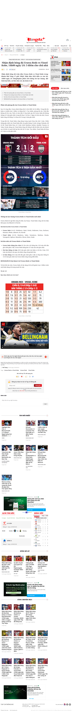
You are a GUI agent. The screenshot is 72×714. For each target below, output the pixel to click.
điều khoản (22, 390)
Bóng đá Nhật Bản (14, 54)
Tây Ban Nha (38, 45)
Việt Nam (12, 45)
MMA (27, 575)
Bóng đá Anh (64, 45)
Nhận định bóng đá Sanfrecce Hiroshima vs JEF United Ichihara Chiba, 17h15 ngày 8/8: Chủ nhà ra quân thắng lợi (31, 671)
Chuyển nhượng (19, 45)
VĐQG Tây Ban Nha (41, 571)
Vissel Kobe (31, 370)
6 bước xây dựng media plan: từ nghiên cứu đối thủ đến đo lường (35, 586)
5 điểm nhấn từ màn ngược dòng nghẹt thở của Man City (42, 429)
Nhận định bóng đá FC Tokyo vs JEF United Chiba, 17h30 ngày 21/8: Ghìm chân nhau (31, 616)
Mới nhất (57, 45)
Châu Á (6, 54)
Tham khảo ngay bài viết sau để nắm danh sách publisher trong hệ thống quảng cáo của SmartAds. (35, 693)
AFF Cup (6, 45)
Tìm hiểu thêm (31, 595)
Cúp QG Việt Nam (11, 518)
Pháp (44, 45)
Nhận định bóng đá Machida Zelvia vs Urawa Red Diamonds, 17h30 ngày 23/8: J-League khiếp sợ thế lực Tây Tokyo (6, 617)
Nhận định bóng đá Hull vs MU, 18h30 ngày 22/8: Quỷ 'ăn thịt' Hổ (6, 566)
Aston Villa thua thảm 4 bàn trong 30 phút (18, 453)
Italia (48, 45)
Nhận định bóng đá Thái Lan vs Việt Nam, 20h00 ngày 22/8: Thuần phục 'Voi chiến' (61, 93)
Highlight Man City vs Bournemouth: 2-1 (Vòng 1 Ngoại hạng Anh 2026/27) (7, 431)
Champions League (29, 45)
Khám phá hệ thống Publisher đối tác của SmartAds (34, 689)
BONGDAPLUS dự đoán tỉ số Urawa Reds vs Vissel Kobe (18, 99)
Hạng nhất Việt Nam (20, 518)
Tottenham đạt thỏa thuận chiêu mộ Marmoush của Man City (6, 455)
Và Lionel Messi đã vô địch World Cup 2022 (55, 77)
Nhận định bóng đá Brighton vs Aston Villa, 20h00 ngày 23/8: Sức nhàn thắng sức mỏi (61, 117)
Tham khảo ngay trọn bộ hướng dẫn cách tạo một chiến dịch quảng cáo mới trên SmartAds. (36, 505)
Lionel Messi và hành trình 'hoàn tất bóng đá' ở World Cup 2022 (56, 63)
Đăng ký (37, 385)
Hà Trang (4, 367)
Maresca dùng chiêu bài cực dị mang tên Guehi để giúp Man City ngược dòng (7, 485)
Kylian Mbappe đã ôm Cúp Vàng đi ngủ (56, 70)
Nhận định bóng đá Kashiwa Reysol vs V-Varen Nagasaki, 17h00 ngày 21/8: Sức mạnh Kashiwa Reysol (6, 643)
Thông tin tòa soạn (4, 710)
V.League (4, 518)
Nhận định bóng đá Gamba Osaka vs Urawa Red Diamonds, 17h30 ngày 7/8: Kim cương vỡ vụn (43, 671)
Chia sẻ (13, 69)
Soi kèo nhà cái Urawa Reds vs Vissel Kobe (15, 97)
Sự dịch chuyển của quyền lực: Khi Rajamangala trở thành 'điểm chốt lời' (18, 567)
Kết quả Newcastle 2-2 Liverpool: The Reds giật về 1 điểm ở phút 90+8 (30, 431)
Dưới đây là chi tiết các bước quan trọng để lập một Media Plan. (36, 590)
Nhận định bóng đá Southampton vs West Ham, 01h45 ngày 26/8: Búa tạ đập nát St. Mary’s (31, 458)
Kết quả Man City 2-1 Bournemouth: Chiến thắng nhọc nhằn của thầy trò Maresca (42, 457)
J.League (22, 54)
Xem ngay (30, 509)
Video (3, 438)
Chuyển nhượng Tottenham (5, 462)
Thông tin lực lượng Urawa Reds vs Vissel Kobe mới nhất (18, 95)
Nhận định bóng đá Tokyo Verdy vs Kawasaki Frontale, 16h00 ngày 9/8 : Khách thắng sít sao (43, 643)
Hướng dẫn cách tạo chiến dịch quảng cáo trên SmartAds (35, 500)
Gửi (45, 404)
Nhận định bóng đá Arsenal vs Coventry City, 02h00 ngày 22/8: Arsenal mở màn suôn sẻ (60, 99)
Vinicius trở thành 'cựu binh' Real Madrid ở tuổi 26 (42, 565)
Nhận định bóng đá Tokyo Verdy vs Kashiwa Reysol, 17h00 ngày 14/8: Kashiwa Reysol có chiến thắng (31, 643)
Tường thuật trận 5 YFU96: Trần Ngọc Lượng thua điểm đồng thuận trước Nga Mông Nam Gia (31, 568)
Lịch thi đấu (8, 513)
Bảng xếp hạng (38, 513)
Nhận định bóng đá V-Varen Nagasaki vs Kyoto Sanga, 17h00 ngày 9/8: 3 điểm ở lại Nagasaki (7, 670)
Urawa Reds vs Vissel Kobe (11, 370)
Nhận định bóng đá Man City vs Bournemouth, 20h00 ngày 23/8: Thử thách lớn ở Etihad (60, 111)
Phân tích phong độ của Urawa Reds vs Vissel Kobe (17, 93)
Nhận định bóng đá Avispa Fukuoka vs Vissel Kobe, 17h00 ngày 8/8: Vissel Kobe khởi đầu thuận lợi (19, 670)
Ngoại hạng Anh (30, 438)
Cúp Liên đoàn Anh (29, 467)
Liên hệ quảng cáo (13, 710)
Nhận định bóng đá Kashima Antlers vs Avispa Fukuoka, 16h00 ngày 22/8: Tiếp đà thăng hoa (18, 616)
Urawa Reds (23, 370)
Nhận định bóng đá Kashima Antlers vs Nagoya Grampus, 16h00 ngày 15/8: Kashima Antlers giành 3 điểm (18, 644)
